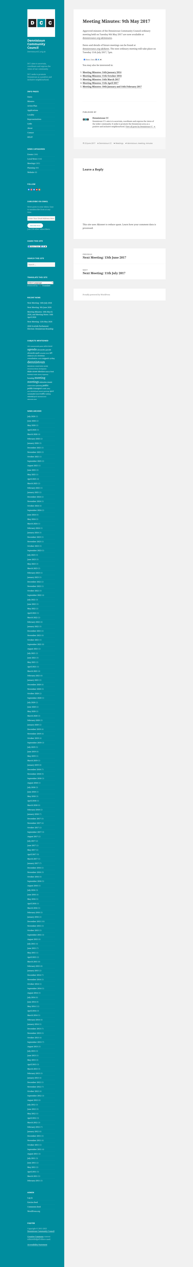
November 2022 (34, 586)
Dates (29, 97)
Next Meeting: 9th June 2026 (39, 307)
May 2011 (31, 1167)
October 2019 (33, 738)
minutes (43, 382)
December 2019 (34, 729)
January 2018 (33, 814)
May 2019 (31, 756)
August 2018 (32, 783)
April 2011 (31, 1171)
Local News (32, 159)
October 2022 (33, 590)
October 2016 (33, 877)
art (51, 352)
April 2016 (31, 903)
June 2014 (31, 1002)
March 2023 (32, 568)
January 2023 (33, 577)
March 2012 (32, 1122)
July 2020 (31, 702)
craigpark (45, 358)
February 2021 (33, 675)
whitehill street (41, 396)
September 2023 (34, 550)
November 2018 (34, 774)
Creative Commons (35, 1236)
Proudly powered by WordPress (96, 294)
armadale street (44, 353)
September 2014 (34, 988)
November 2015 (34, 926)
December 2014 (34, 975)
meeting (40, 378)
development (42, 369)
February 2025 (33, 488)
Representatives (34, 119)
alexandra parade (44, 350)
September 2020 (34, 698)
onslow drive (31, 386)
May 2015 (31, 952)
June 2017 (31, 845)
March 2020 (32, 716)
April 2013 (31, 1064)
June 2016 (31, 894)
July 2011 (31, 1158)
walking (48, 394)
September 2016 (34, 881)
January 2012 (33, 1131)
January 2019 (33, 765)
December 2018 (34, 769)
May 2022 (31, 608)
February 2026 (33, 439)
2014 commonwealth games (35, 346)
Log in (30, 1198)
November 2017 (34, 823)
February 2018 (33, 809)
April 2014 (31, 1011)
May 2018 (31, 796)
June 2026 (31, 421)
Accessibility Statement (37, 1244)
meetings (33, 382)
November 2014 (34, 979)
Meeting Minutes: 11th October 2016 (102, 75)
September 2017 (34, 832)
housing (30, 378)
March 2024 (32, 523)
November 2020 (34, 689)
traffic (42, 394)
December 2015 (34, 921)
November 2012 (34, 1087)
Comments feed (34, 1207)
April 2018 (31, 801)
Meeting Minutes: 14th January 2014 (102, 72)
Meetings (31, 163)
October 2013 (33, 1037)
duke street (32, 371)
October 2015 (33, 930)
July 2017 (31, 841)
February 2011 (33, 1180)
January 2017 (33, 863)
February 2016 (33, 912)
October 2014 (33, 984)
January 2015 (33, 970)
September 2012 (34, 1095)
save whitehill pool (32, 391)
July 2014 (31, 997)
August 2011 (32, 1154)
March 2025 (32, 483)
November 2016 (34, 872)
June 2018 (31, 792)
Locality (30, 115)
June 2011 (31, 1163)
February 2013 (33, 1073)
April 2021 (31, 666)
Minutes (30, 101)
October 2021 (33, 640)
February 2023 (33, 573)
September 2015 (34, 935)
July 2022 (31, 599)
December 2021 (34, 631)
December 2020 (34, 684)
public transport (34, 388)
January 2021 (33, 680)
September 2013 (34, 1042)
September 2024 (34, 510)
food (52, 371)
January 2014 (33, 1024)
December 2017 (34, 818)
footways (30, 374)
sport (52, 391)
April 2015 (31, 957)
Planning (31, 168)
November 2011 (34, 1140)
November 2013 (34, 1033)
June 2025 (31, 470)
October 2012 (33, 1091)
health (35, 374)
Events (30, 154)
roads (44, 388)
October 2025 (33, 456)
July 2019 (31, 747)
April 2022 (31, 613)
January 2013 (33, 1078)
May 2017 (31, 850)
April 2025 (31, 479)
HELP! (30, 137)
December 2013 (34, 1028)
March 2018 (32, 805)
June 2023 (31, 559)
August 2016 (32, 885)
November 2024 (34, 501)
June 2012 (31, 1109)
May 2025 (31, 474)
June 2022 (31, 604)
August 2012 (32, 1100)
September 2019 (34, 742)
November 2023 (34, 541)
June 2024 (31, 515)
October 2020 (33, 693)
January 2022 (33, 626)
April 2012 (31, 1118)
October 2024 (33, 506)
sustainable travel (33, 394)
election (41, 371)
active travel (48, 346)
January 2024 (33, 532)
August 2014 (32, 993)
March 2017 (32, 859)
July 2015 (31, 944)
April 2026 (31, 430)
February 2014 (33, 1020)
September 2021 (34, 644)
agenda (32, 349)
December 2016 (34, 868)
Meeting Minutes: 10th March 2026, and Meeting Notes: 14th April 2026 (40, 314)
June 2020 (31, 707)
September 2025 (34, 461)
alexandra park (33, 353)
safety (48, 388)
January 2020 (33, 725)
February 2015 (33, 966)
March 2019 (32, 760)
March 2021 (32, 671)
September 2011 (34, 1149)
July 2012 (31, 1104)
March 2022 (32, 617)
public (46, 385)
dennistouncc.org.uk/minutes (97, 38)
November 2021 (34, 635)
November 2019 (34, 733)
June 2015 (31, 948)
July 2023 (31, 555)
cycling (52, 358)
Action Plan (32, 106)
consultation (32, 358)
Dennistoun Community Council (36, 44)
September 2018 (34, 778)
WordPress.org (33, 1211)
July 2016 (31, 890)
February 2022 (33, 622)
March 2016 (32, 908)
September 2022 (34, 595)
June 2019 (31, 751)
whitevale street (32, 399)
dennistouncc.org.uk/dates (96, 48)
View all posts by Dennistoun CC (139, 126)
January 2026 (33, 443)
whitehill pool (32, 397)
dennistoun (36, 362)
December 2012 (34, 1082)
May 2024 (31, 519)
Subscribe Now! (35, 226)
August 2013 (32, 1046)
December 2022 (34, 582)
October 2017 (33, 827)
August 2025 (32, 465)
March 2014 (32, 1015)
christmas (41, 356)
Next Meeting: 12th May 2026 (39, 321)
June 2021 (31, 658)
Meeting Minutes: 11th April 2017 (101, 83)
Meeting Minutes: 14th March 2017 (101, 79)
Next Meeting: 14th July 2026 (39, 303)
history (40, 374)
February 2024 (33, 528)
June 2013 (31, 1055)
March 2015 (32, 961)
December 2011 (34, 1136)
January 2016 (33, 917)
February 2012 (33, 1127)
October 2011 (33, 1145)
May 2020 (31, 711)
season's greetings (44, 391)
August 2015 (32, 939)
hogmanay (45, 374)
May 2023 (31, 564)
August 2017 (32, 836)
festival (47, 372)
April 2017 (31, 854)
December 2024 (34, 497)
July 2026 (31, 416)
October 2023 (33, 546)
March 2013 (32, 1069)
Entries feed (32, 1202)
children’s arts (32, 356)
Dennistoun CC (105, 143)
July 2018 (31, 787)
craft (39, 358)
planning (39, 386)
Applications (32, 110)
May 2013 (31, 1060)
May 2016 (31, 899)
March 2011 (32, 1176)
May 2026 (31, 425)
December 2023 (34, 537)
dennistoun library (32, 369)
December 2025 (34, 447)
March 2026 (32, 434)
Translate (46, 285)
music (49, 382)
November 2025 (34, 452)
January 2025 (33, 492)
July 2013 (31, 1051)
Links (29, 123)
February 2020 (33, 720)
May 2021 (31, 662)
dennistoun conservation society (37, 366)
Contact (30, 132)
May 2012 (31, 1113)
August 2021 (32, 649)
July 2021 (31, 653)
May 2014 (31, 1006)
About (30, 128)
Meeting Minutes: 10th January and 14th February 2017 (112, 86)
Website (30, 172)
